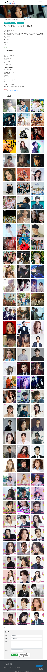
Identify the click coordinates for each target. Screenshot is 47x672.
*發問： (6, 641)
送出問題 (14, 655)
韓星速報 (16, 90)
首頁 (7, 19)
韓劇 (20, 90)
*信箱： (6, 638)
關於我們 (6, 667)
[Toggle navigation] (40, 2)
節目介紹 (11, 19)
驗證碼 (6, 650)
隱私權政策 (17, 667)
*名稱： (6, 635)
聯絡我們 (11, 667)
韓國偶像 (11, 90)
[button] (9, 105)
